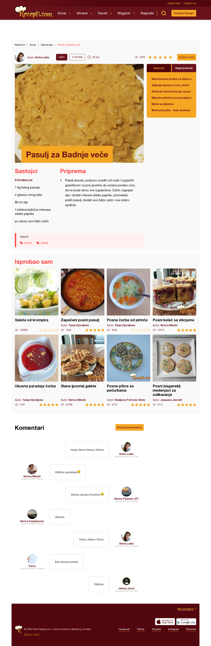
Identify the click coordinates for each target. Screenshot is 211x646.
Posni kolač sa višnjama (174, 300)
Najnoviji (159, 68)
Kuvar (62, 13)
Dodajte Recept (184, 13)
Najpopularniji (184, 68)
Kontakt (87, 629)
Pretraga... (163, 13)
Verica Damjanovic (32, 521)
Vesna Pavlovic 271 (126, 498)
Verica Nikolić (32, 476)
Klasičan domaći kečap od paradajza (171, 91)
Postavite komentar (129, 427)
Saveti (102, 13)
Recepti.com (34, 11)
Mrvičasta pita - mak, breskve (171, 110)
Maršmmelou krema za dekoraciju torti (171, 78)
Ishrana (82, 13)
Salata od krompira (36, 300)
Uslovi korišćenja (61, 629)
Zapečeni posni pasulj (82, 300)
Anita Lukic (42, 57)
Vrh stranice (185, 608)
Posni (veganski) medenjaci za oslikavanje (174, 370)
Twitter (141, 629)
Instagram (173, 629)
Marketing (76, 629)
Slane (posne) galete (82, 370)
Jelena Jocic (126, 588)
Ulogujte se (190, 3)
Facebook (124, 629)
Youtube (156, 629)
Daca (32, 565)
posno (28, 242)
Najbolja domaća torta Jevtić (170, 85)
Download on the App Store (165, 621)
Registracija (174, 3)
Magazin (124, 13)
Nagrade (147, 13)
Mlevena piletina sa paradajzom (171, 97)
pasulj (44, 242)
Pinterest (191, 629)
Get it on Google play (186, 621)
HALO (36, 634)
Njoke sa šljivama (163, 103)
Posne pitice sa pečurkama (128, 370)
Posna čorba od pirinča (128, 300)
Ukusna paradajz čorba (36, 370)
